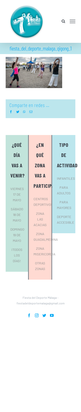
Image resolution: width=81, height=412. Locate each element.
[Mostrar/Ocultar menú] (72, 21)
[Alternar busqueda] (63, 21)
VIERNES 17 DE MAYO (17, 194)
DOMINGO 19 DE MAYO (17, 235)
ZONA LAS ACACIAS (40, 219)
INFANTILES (66, 178)
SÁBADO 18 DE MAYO (17, 214)
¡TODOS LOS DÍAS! (16, 255)
